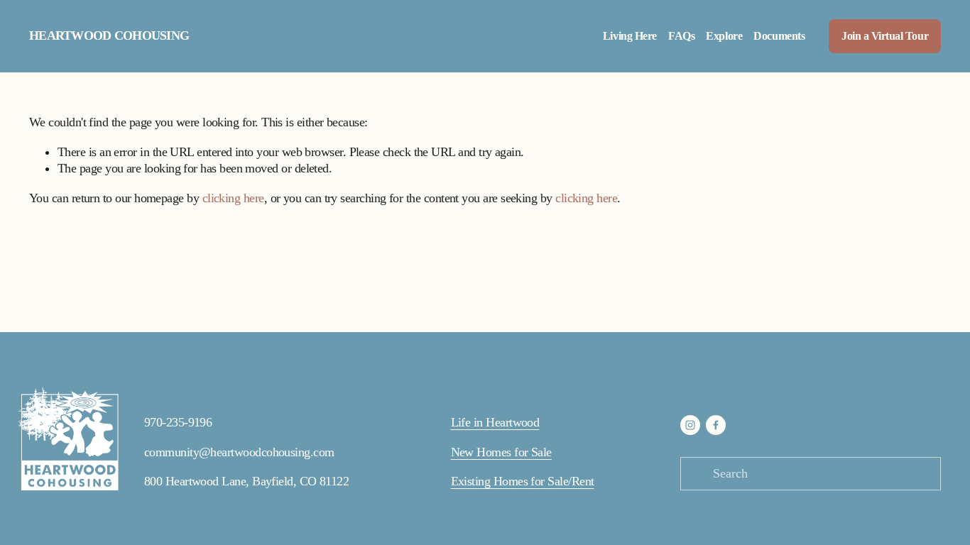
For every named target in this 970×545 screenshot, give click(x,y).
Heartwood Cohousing (109, 35)
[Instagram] (690, 425)
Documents (779, 36)
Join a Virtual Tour (884, 36)
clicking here (233, 198)
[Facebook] (716, 425)
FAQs (681, 36)
